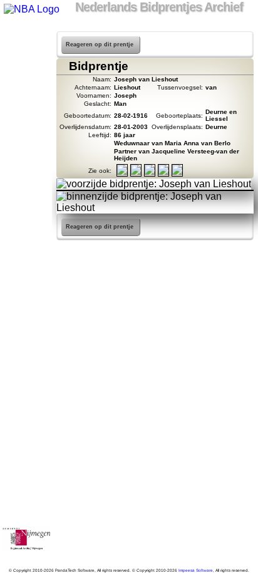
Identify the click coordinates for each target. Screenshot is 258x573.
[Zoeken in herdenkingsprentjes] (26, 168)
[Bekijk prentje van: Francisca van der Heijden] (136, 172)
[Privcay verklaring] (26, 184)
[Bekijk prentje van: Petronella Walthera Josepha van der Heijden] (150, 172)
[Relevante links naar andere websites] (26, 135)
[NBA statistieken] (26, 70)
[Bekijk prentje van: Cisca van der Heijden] (177, 172)
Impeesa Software (195, 570)
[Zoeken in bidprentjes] (26, 54)
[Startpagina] (26, 37)
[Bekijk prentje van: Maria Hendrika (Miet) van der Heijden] (163, 172)
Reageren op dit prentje (99, 44)
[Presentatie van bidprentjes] (26, 151)
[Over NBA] (30, 9)
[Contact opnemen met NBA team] (26, 102)
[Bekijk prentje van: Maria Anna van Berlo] (122, 172)
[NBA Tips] (26, 86)
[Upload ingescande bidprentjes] (26, 119)
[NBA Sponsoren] (26, 200)
